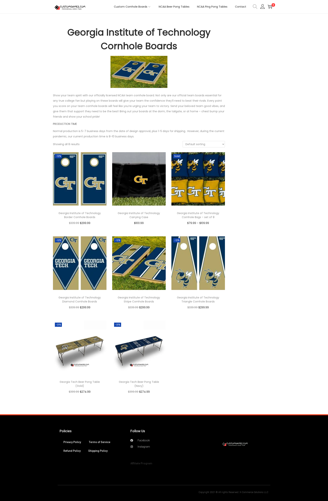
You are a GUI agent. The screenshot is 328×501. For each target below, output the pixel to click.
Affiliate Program (141, 463)
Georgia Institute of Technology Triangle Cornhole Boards (198, 299)
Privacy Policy (72, 442)
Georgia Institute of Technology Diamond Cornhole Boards (79, 299)
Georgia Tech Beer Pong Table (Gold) (80, 384)
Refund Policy (72, 450)
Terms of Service (99, 442)
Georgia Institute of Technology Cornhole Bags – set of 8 (198, 215)
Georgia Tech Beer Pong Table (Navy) (139, 384)
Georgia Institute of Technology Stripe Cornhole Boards (139, 299)
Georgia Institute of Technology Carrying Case (139, 215)
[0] (270, 6)
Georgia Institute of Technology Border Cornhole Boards (79, 215)
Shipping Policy (98, 450)
